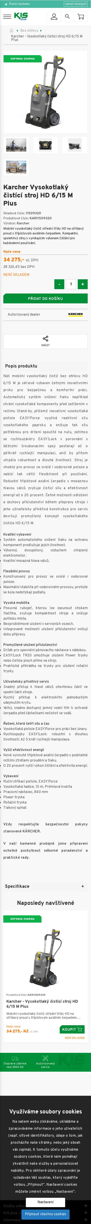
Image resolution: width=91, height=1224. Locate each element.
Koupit (69, 1030)
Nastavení (45, 1202)
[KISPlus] (21, 17)
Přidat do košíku (45, 299)
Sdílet (45, 345)
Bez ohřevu (29, 31)
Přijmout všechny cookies (45, 1214)
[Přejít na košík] (80, 17)
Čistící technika (19, 4)
